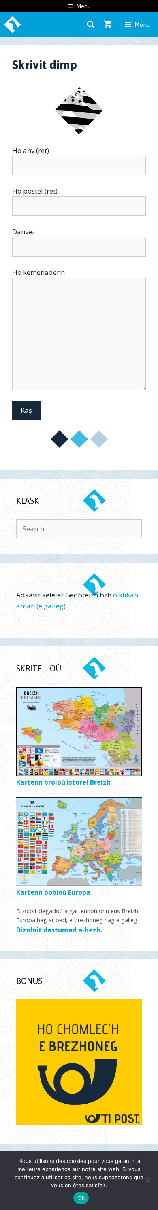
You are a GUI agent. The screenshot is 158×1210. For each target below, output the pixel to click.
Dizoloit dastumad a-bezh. (59, 930)
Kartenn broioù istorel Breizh (63, 782)
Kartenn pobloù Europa (53, 892)
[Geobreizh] (12, 24)
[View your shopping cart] (108, 24)
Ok (81, 1198)
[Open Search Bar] (91, 24)
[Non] (148, 1180)
